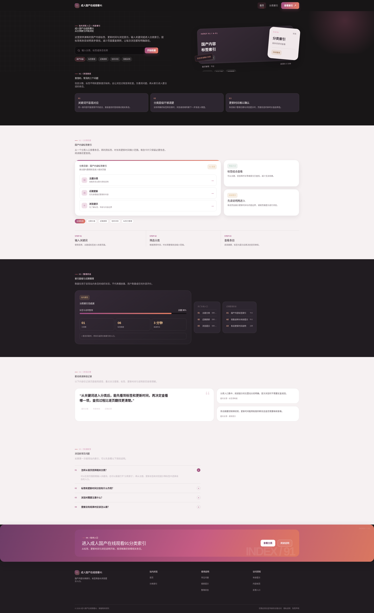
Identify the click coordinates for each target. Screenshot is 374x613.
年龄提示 (256, 577)
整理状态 (205, 590)
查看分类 (268, 543)
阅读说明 (284, 543)
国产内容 (80, 59)
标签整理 (91, 59)
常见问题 (205, 577)
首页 (262, 5)
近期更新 (103, 59)
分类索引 (273, 5)
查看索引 (290, 5)
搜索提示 (205, 584)
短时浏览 (115, 59)
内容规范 (256, 584)
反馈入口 (256, 590)
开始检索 (151, 50)
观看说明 (126, 59)
